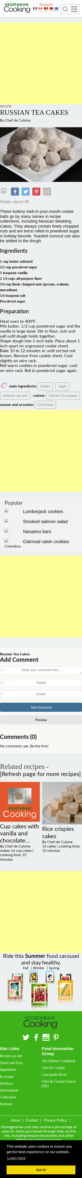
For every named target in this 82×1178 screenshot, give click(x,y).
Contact (32, 1120)
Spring (53, 968)
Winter (38, 968)
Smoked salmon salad (45, 521)
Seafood (6, 1104)
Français (46, 4)
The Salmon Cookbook (58, 1061)
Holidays (6, 1083)
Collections (8, 1097)
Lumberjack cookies (43, 511)
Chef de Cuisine (17, 120)
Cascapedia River (54, 1074)
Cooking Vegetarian (17, 8)
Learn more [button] (16, 1158)
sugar (62, 386)
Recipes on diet (11, 1056)
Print (5, 191)
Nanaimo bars (37, 531)
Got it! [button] (41, 1170)
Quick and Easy (11, 1063)
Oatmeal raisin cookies (46, 541)
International (9, 1090)
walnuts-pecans (15, 395)
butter (45, 386)
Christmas (45, 405)
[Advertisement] (41, 63)
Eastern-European (63, 395)
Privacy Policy (55, 1120)
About (15, 1120)
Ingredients (8, 1069)
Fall (25, 968)
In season (6, 1077)
